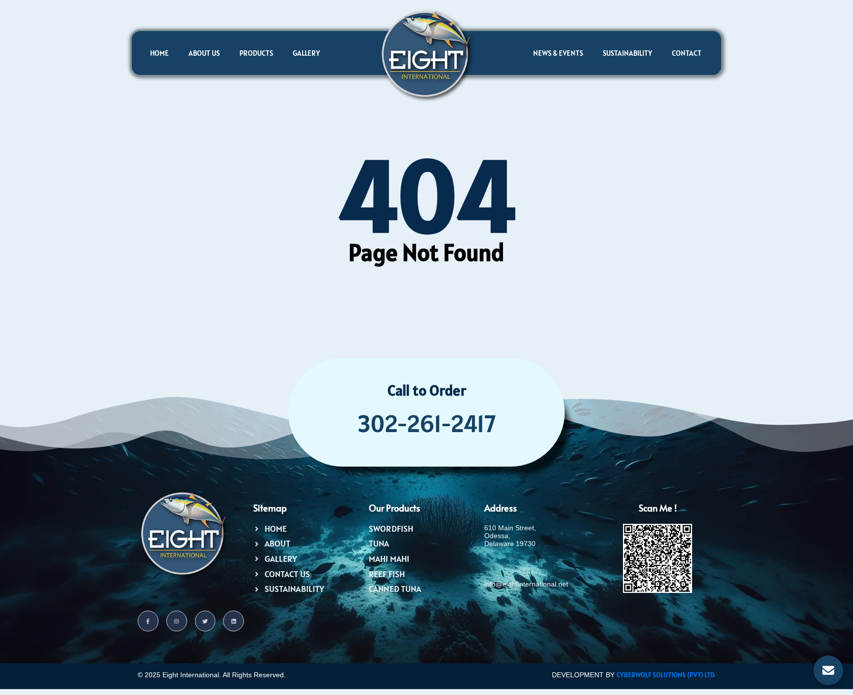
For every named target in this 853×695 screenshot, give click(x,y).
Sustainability (627, 53)
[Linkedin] (233, 621)
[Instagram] (176, 621)
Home (159, 53)
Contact (686, 53)
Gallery (306, 53)
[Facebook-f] (148, 621)
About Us (204, 53)
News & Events (558, 53)
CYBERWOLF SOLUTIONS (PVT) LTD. (666, 674)
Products (256, 53)
